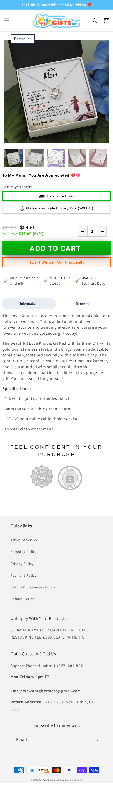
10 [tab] (71, 138)
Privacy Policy (22, 563)
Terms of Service (24, 540)
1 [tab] (33, 138)
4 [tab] (46, 138)
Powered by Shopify (71, 779)
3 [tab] (42, 138)
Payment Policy (23, 575)
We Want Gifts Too (49, 779)
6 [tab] (54, 138)
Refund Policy (22, 599)
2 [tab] (37, 138)
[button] (6, 20)
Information (28, 303)
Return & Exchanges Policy (33, 587)
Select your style (17, 187)
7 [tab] (58, 138)
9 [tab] (67, 138)
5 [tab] (50, 138)
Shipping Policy (24, 551)
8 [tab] (63, 138)
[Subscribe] (96, 740)
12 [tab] (80, 138)
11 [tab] (75, 138)
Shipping (82, 303)
